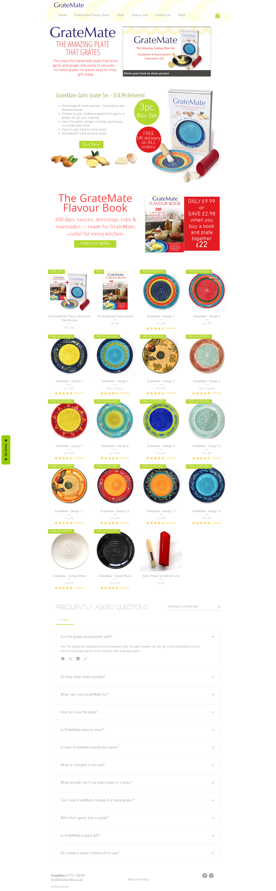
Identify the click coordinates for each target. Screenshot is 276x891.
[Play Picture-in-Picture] (199, 71)
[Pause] (127, 71)
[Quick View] (161, 550)
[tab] (65, 620)
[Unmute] (134, 71)
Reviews (6, 450)
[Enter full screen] (205, 71)
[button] (217, 15)
